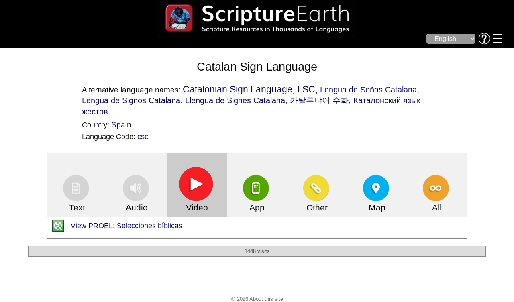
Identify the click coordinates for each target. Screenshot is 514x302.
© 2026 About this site (257, 299)
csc (142, 137)
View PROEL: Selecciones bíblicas (126, 226)
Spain (121, 124)
